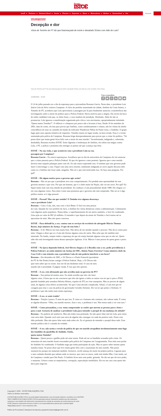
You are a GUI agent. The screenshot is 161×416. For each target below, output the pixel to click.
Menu (85, 13)
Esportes (75, 13)
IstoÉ (23, 13)
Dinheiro (32, 13)
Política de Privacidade (15, 410)
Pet (127, 13)
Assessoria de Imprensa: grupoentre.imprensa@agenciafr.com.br (46, 410)
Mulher (106, 13)
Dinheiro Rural (45, 13)
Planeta (65, 13)
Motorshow (95, 13)
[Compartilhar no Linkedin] (116, 98)
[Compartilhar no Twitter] (107, 98)
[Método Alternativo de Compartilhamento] (124, 98)
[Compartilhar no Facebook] (103, 98)
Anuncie (148, 13)
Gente (56, 13)
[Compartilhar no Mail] (120, 98)
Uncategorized (38, 19)
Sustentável (117, 13)
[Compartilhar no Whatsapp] (111, 98)
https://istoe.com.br (14, 406)
